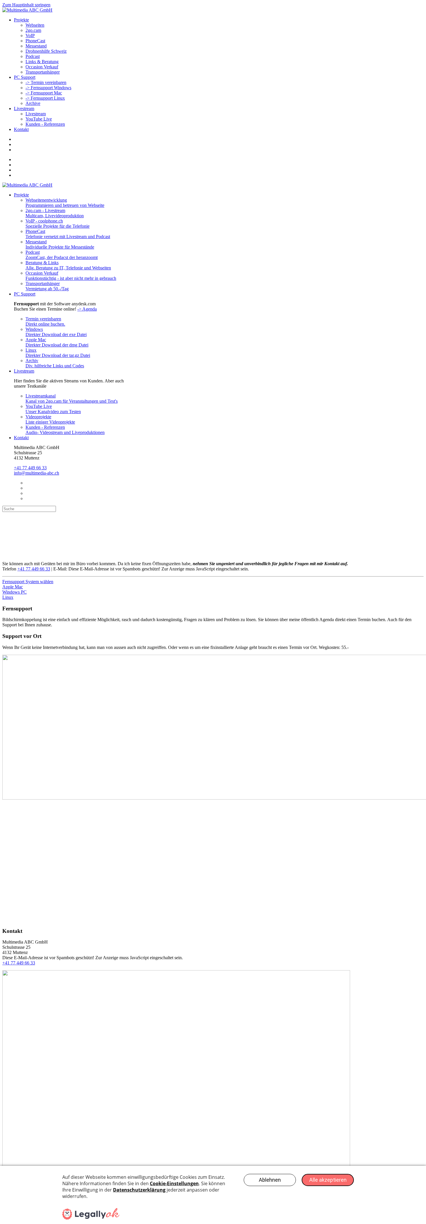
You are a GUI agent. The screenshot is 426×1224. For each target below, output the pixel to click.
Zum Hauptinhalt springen (26, 4)
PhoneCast (35, 40)
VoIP (30, 35)
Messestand (36, 45)
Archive (33, 103)
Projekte (21, 19)
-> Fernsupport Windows (48, 87)
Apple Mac (12, 586)
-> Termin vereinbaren (46, 82)
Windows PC (14, 592)
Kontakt (21, 129)
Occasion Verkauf (42, 66)
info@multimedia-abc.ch (36, 472)
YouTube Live (39, 118)
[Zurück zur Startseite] (27, 10)
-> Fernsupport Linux (45, 98)
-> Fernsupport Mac (44, 92)
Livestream (24, 108)
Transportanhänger (43, 72)
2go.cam (33, 30)
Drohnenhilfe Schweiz (46, 51)
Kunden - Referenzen (45, 124)
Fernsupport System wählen (27, 581)
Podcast (33, 56)
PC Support (24, 77)
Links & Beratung (42, 61)
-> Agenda (87, 309)
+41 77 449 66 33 (30, 467)
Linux (7, 597)
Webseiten (35, 25)
